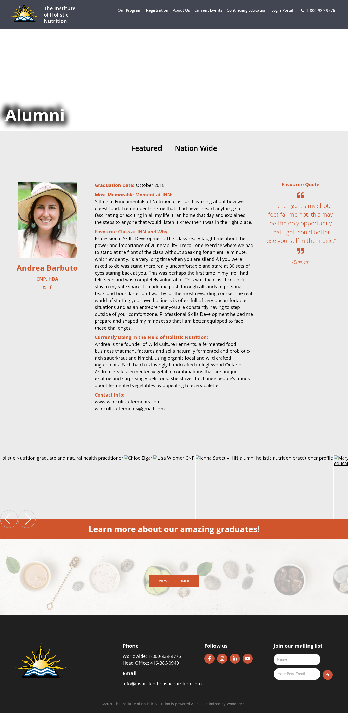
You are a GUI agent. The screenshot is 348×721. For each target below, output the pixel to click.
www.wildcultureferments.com (128, 402)
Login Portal (282, 10)
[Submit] (328, 675)
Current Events (208, 10)
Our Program (129, 10)
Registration (157, 10)
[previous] (9, 519)
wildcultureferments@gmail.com (130, 408)
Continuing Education (247, 10)
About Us (181, 10)
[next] (27, 519)
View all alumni (174, 580)
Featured (146, 148)
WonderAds (236, 703)
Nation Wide (196, 148)
